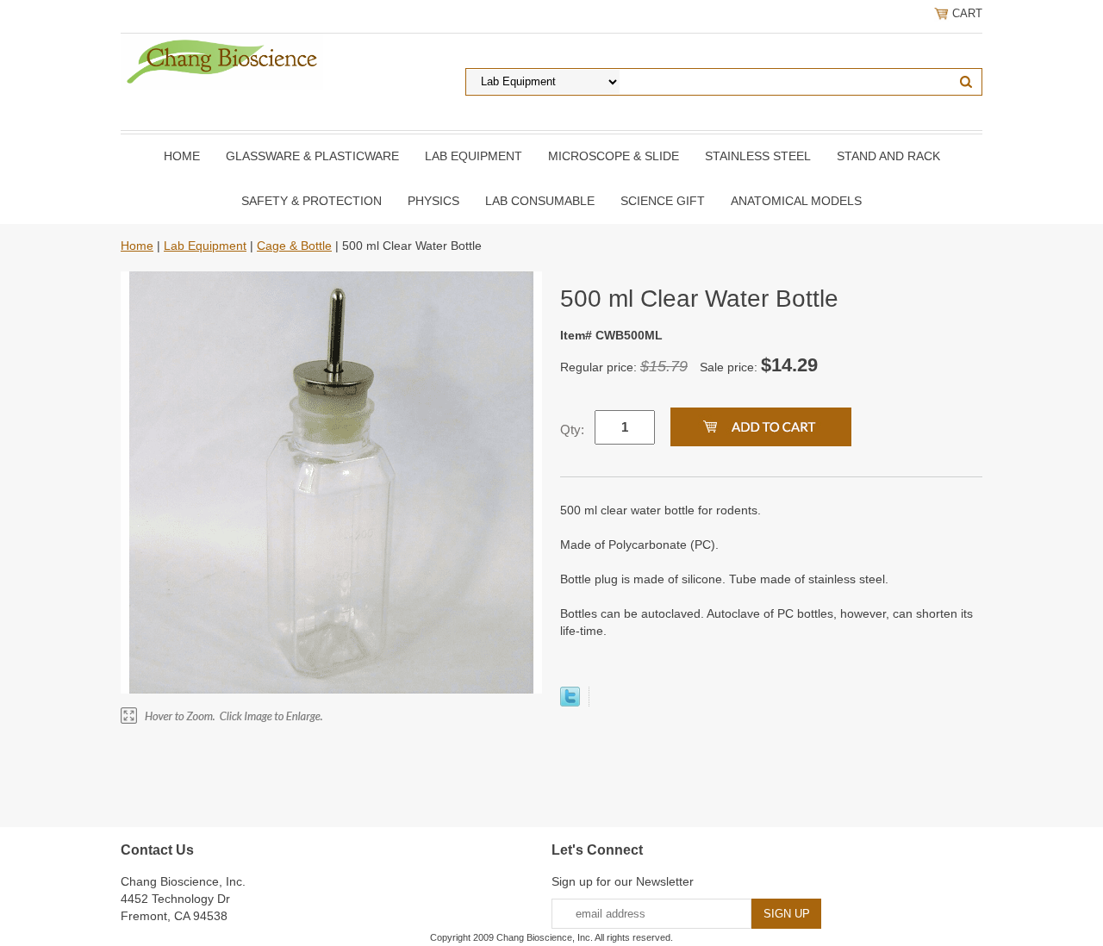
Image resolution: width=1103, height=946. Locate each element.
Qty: (572, 429)
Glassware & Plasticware (312, 156)
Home (182, 156)
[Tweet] (570, 702)
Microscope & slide (613, 156)
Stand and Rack (888, 156)
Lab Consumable (540, 201)
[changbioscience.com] (222, 60)
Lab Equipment (473, 156)
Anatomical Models (796, 201)
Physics (433, 201)
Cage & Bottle (294, 245)
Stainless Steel (758, 156)
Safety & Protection (311, 201)
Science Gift (662, 201)
